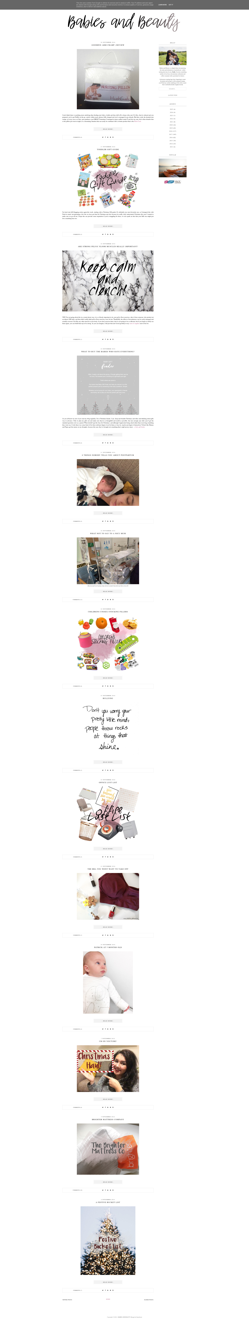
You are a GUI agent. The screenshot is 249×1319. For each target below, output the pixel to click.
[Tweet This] (103, 137)
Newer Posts (67, 1300)
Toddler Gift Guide (108, 149)
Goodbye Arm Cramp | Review (108, 45)
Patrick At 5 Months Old (108, 947)
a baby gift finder (139, 427)
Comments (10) (77, 1190)
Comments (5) (77, 234)
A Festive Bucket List (108, 1202)
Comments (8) (77, 1107)
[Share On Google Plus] (108, 137)
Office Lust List (108, 782)
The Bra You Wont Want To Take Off (108, 869)
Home (108, 1299)
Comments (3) (77, 770)
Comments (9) (77, 521)
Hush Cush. (138, 121)
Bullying (108, 698)
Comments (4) (77, 1029)
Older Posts (148, 1300)
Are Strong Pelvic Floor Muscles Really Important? (108, 246)
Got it (171, 5)
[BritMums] (173, 181)
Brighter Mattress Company (108, 1119)
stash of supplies (134, 323)
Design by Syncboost (136, 1317)
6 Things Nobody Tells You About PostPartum (108, 455)
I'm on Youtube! (108, 1041)
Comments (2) (77, 339)
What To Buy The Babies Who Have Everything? (108, 351)
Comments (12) (77, 599)
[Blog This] (113, 137)
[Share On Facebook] (105, 137)
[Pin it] (110, 137)
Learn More (162, 5)
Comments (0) (77, 137)
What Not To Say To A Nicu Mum (108, 533)
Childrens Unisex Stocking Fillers (108, 611)
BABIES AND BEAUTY (124, 1317)
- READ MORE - (108, 129)
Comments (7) (77, 1290)
